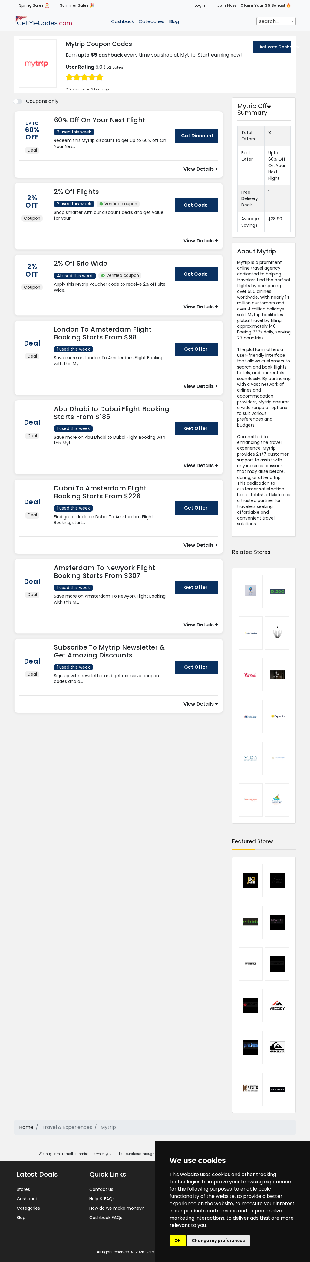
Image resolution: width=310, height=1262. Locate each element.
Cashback (122, 21)
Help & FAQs (102, 1199)
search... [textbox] (269, 21)
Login (200, 5)
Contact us (101, 1189)
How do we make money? (116, 1208)
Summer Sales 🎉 (77, 5)
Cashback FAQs (105, 1217)
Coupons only (42, 101)
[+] (112, 152)
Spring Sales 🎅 (34, 5)
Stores (23, 1189)
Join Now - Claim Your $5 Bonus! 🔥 (254, 5)
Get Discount (197, 135)
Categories (151, 21)
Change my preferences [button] (218, 1240)
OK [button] (177, 1240)
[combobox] (276, 21)
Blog (174, 21)
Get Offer (196, 349)
